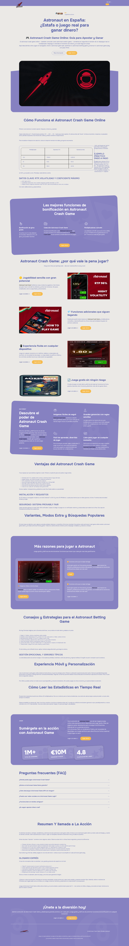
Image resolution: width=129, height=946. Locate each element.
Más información (58, 53)
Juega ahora (71, 918)
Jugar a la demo (23, 294)
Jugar (70, 574)
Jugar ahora (71, 53)
